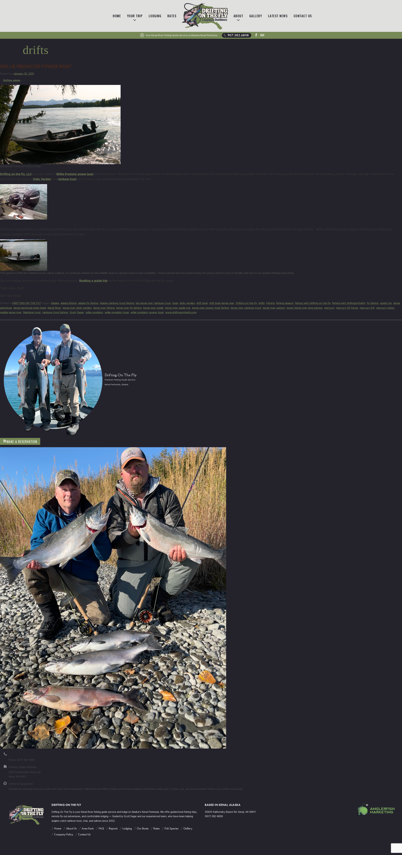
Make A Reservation (20, 441)
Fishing (270, 303)
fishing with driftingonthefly (348, 303)
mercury (329, 307)
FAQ (101, 828)
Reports (113, 828)
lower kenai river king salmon (305, 307)
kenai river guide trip (177, 307)
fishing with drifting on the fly (313, 303)
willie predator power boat (147, 312)
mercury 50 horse (347, 307)
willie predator (94, 312)
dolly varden (187, 303)
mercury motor (385, 307)
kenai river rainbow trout (246, 307)
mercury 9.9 (367, 307)
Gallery (255, 15)
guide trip (386, 303)
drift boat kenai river (221, 303)
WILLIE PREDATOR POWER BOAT (36, 66)
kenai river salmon (274, 307)
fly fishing (372, 303)
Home (117, 15)
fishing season (284, 303)
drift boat (202, 303)
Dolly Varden (42, 179)
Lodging (155, 15)
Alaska (55, 303)
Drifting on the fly (246, 303)
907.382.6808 (236, 35)
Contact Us (303, 15)
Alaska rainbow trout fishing (117, 303)
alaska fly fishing (88, 303)
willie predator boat (117, 312)
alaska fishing (68, 303)
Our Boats (143, 828)
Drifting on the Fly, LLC (16, 174)
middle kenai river (11, 312)
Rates (172, 15)
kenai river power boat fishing (210, 307)
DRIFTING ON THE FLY (26, 303)
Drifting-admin (11, 80)
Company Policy (63, 834)
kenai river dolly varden (77, 307)
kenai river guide (153, 307)
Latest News (278, 15)
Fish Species (172, 828)
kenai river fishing (104, 307)
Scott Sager (76, 312)
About (238, 15)
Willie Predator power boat (74, 174)
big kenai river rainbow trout (153, 303)
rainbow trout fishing (55, 312)
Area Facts (88, 828)
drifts (261, 303)
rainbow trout (67, 179)
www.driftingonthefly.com (181, 312)
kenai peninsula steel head (29, 307)
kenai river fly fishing (128, 307)
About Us (71, 828)
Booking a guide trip (93, 280)
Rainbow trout (32, 312)
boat (175, 303)
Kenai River (54, 307)
